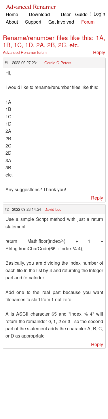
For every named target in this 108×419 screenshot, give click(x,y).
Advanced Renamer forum (25, 52)
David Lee (52, 209)
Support (33, 21)
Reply (99, 52)
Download (39, 14)
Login (99, 13)
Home (12, 14)
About (12, 21)
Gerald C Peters (57, 62)
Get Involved (61, 21)
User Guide (74, 14)
